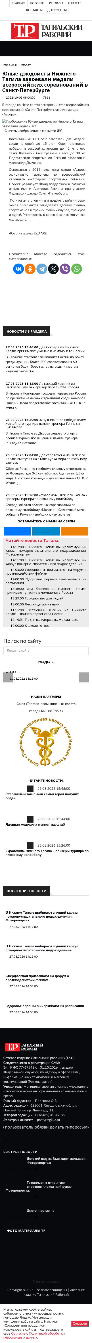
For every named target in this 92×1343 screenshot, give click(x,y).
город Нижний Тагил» (46, 711)
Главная (18, 3)
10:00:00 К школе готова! (30, 625)
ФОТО (11, 672)
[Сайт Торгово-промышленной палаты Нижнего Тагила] (46, 743)
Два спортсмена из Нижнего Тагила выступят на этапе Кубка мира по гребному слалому (46, 458)
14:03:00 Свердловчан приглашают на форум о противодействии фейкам (46, 571)
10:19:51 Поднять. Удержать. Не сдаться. (44, 619)
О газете (74, 3)
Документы (57, 10)
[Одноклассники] (60, 17)
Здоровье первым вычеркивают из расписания (45, 1006)
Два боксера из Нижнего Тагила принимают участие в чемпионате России (45, 349)
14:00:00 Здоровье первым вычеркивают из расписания (46, 581)
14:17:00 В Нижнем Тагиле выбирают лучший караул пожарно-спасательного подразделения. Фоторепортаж (46, 550)
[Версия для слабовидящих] (32, 17)
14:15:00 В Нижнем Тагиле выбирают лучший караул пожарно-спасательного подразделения (46, 562)
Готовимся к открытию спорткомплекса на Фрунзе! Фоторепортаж (39, 1186)
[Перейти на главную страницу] (46, 30)
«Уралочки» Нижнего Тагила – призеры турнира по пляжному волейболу (47, 497)
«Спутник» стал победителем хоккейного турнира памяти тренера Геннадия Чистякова (46, 423)
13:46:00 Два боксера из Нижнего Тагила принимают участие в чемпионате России (46, 590)
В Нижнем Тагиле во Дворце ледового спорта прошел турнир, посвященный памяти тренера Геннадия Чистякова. (41, 438)
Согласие (18, 1333)
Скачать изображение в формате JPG (33, 131)
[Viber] (65, 269)
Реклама (56, 3)
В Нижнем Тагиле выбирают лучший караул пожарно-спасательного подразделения (42, 948)
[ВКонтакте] (46, 17)
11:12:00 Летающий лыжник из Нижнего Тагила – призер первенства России (46, 612)
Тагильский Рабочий (53, 1294)
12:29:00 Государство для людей (36, 598)
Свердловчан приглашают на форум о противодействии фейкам (37, 978)
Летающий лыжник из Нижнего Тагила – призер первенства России (42, 385)
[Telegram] (53, 17)
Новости (37, 3)
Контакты (34, 10)
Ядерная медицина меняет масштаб (35, 824)
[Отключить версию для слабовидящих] (39, 17)
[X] (53, 269)
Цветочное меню (40, 1210)
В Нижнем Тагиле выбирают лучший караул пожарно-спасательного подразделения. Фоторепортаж (42, 916)
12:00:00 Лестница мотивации (34, 604)
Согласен (80, 1323)
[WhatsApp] (76, 269)
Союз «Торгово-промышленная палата (46, 704)
